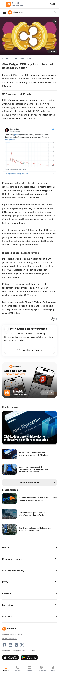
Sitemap (34, 650)
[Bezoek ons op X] (22, 645)
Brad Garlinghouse (46, 302)
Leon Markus (7, 59)
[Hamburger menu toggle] (4, 12)
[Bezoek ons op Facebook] (4, 645)
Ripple (52, 51)
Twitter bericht (27, 183)
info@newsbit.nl (9, 638)
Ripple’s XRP (8, 75)
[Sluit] (3, 4)
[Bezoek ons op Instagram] (16, 645)
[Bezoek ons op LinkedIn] (10, 645)
